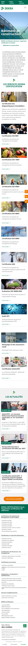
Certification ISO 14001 (7, 522)
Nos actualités (5, 614)
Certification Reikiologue (7, 558)
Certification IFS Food (7, 538)
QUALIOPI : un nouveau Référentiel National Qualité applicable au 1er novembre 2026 (13, 416)
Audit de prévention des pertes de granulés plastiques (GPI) (14, 588)
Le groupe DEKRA (6, 605)
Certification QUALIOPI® (7, 565)
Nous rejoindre (21, 2)
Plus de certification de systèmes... (9, 531)
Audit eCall (4, 582)
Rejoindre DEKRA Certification (8, 617)
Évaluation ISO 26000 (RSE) (8, 584)
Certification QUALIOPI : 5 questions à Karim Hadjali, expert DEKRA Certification (12, 477)
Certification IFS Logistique (8, 540)
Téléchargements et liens (7, 615)
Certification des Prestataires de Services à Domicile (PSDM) (13, 567)
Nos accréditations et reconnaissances (10, 608)
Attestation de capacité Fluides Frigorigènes (12, 580)
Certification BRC (5, 544)
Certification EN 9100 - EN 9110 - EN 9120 (11, 527)
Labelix (3, 570)
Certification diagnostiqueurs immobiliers (11, 556)
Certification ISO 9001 (7, 520)
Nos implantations (6, 610)
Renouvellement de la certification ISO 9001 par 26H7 (14, 448)
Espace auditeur (11, 2)
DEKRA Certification (6, 606)
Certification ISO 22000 (7, 545)
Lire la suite (5, 428)
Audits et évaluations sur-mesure (9, 596)
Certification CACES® (6, 529)
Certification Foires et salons (8, 585)
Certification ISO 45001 (7, 524)
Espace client (3, 2)
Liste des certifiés (5, 612)
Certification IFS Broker (7, 542)
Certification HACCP (6, 547)
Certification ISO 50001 (7, 526)
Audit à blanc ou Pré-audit (8, 597)
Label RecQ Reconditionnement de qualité (11, 578)
